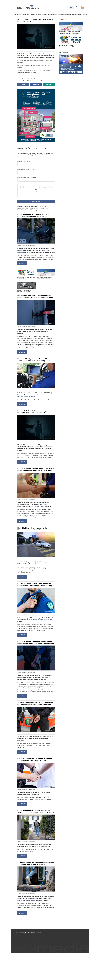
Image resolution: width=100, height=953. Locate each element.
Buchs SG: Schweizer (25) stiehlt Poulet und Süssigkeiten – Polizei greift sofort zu (34, 759)
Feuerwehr (63, 14)
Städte (28, 14)
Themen (39, 14)
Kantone (24, 14)
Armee (73, 14)
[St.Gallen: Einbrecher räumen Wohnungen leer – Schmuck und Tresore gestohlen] (36, 879)
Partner (85, 14)
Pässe (55, 14)
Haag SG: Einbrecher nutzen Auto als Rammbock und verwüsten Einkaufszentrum (34, 529)
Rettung (69, 14)
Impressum (20, 933)
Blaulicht (80, 14)
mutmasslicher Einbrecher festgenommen (29, 517)
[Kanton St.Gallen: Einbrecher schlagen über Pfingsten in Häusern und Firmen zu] (36, 427)
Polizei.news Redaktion (29, 50)
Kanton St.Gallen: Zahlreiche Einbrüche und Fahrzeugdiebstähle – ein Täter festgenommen (35, 642)
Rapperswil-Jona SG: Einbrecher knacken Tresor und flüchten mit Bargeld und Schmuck (35, 811)
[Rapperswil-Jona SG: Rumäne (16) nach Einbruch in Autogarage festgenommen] (36, 231)
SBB (53, 14)
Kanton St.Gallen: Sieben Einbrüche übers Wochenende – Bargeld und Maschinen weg (34, 584)
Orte (32, 14)
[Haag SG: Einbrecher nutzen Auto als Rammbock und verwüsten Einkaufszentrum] (36, 544)
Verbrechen (44, 14)
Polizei (59, 14)
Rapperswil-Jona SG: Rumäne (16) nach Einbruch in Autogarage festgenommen (33, 215)
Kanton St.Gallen (39, 506)
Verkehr (50, 14)
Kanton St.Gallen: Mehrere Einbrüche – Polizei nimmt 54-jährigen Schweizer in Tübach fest (35, 469)
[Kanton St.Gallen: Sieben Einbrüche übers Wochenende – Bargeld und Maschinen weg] (36, 600)
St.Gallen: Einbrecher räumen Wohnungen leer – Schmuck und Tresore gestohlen (35, 863)
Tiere (76, 14)
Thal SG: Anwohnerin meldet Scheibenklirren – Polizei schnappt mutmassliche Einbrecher (35, 703)
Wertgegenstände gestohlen (26, 396)
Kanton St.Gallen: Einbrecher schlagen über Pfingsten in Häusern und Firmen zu (34, 412)
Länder (35, 14)
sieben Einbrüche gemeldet (43, 619)
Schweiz (15, 14)
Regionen (19, 14)
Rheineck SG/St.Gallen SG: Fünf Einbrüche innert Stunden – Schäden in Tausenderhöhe (35, 296)
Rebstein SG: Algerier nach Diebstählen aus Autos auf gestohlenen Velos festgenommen (35, 360)
